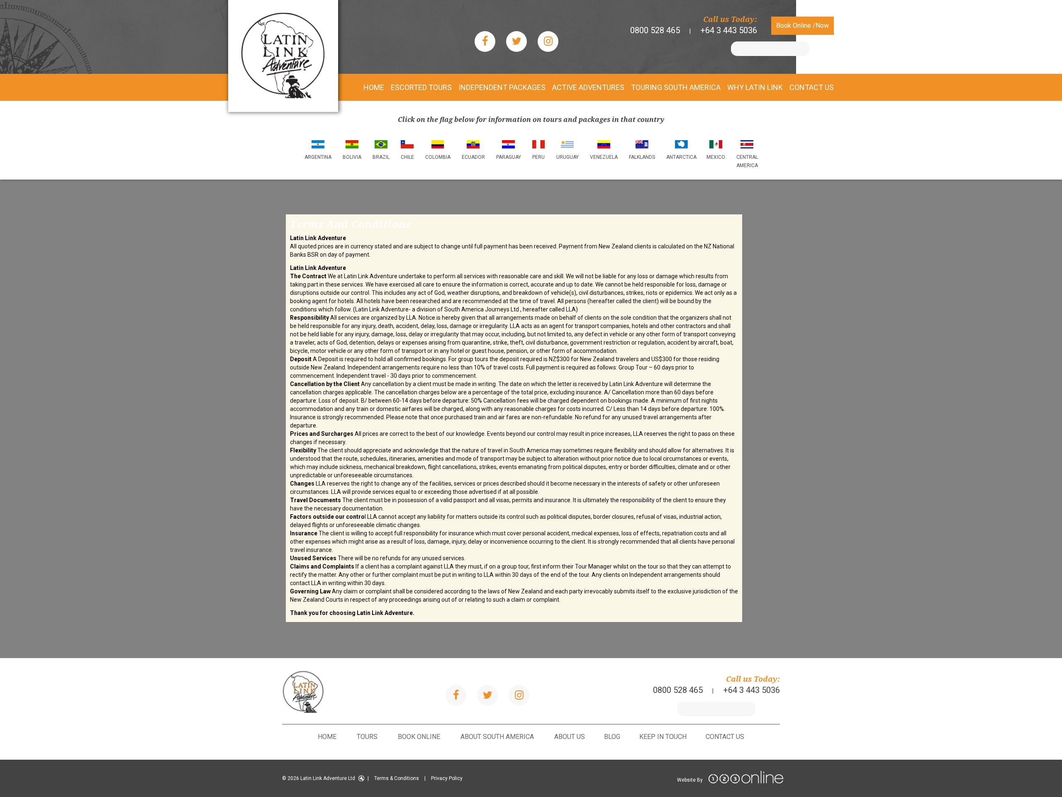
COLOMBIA (438, 157)
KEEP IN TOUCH (663, 737)
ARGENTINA (317, 157)
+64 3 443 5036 (728, 30)
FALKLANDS (642, 157)
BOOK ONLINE (419, 737)
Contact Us (725, 737)
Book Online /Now (802, 25)
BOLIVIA (352, 157)
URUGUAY (567, 157)
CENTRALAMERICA (747, 161)
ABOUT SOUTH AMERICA (497, 737)
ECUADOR (473, 157)
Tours (367, 737)
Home (327, 737)
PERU (538, 157)
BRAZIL (381, 157)
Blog (612, 737)
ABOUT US (569, 737)
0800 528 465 (655, 30)
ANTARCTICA (681, 157)
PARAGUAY (508, 157)
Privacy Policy (447, 778)
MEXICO (715, 157)
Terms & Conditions (396, 778)
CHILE (407, 157)
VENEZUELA (604, 157)
